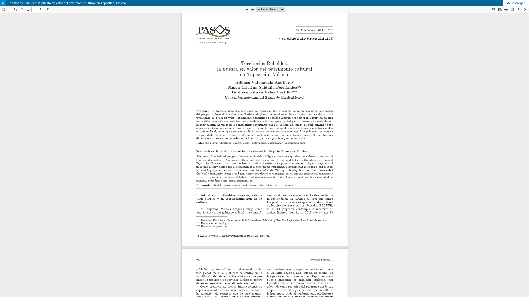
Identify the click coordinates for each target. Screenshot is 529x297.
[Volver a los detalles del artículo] (3, 3)
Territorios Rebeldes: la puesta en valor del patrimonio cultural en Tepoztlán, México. (67, 3)
